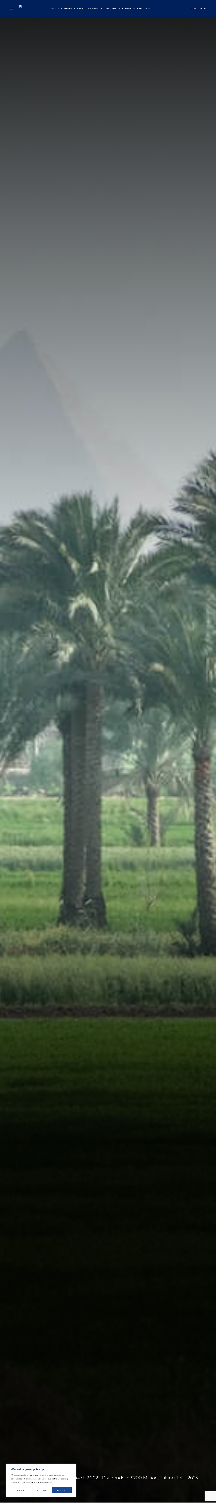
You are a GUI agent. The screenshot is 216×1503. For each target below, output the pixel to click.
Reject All (41, 1490)
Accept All (61, 1490)
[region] (41, 1480)
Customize (21, 1490)
